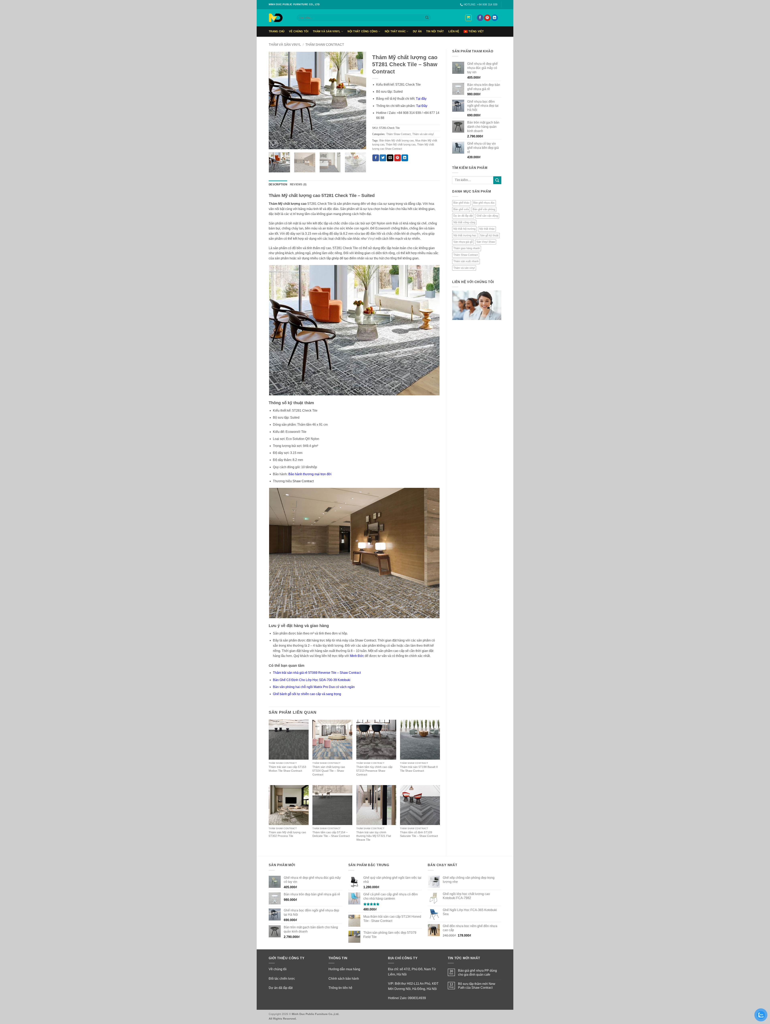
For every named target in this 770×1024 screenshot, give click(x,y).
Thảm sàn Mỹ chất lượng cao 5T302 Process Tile (287, 834)
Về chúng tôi (278, 969)
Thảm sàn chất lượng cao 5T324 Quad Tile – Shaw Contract (328, 770)
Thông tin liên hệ (340, 987)
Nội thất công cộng (363, 31)
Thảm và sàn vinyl (326, 31)
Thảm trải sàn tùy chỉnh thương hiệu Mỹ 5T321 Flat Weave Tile (373, 836)
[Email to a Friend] (390, 157)
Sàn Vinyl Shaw (485, 241)
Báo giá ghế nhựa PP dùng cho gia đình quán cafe (477, 972)
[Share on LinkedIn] (404, 157)
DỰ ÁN (417, 31)
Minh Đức (357, 656)
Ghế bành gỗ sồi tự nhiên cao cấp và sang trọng (307, 694)
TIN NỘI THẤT (435, 31)
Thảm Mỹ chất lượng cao (400, 144)
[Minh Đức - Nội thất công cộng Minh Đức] (280, 17)
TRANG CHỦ (276, 31)
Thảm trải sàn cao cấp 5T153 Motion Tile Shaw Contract (287, 768)
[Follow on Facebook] (480, 17)
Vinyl (371, 238)
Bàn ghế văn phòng (484, 209)
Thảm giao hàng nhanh (466, 248)
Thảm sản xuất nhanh (466, 261)
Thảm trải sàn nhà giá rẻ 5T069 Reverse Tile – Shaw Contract (317, 672)
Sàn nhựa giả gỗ (463, 241)
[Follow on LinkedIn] (494, 17)
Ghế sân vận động (487, 215)
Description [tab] (278, 184)
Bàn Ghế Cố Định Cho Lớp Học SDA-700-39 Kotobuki (311, 680)
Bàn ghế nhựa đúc (484, 202)
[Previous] (275, 100)
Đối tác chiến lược (282, 978)
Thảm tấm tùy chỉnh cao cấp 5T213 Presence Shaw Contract (374, 770)
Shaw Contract (303, 481)
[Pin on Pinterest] (397, 157)
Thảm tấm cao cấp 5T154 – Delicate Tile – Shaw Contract (331, 834)
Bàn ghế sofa (461, 209)
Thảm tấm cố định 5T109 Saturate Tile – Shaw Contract (419, 834)
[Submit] (427, 17)
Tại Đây (421, 106)
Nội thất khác (395, 31)
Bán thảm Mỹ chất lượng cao (396, 140)
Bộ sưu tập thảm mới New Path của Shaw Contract (476, 985)
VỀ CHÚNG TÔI (298, 31)
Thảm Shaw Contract (324, 44)
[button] (468, 18)
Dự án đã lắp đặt (463, 215)
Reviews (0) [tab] (298, 184)
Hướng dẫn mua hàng (344, 969)
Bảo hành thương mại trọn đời (310, 474)
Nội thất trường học (464, 235)
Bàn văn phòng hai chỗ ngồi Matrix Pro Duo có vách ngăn (314, 687)
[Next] (359, 100)
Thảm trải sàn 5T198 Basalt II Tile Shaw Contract (419, 768)
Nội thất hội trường (464, 228)
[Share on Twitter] (383, 157)
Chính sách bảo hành (343, 978)
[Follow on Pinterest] (487, 17)
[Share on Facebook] (375, 157)
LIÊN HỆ (453, 31)
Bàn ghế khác (461, 202)
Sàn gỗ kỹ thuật (489, 235)
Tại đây (421, 98)
